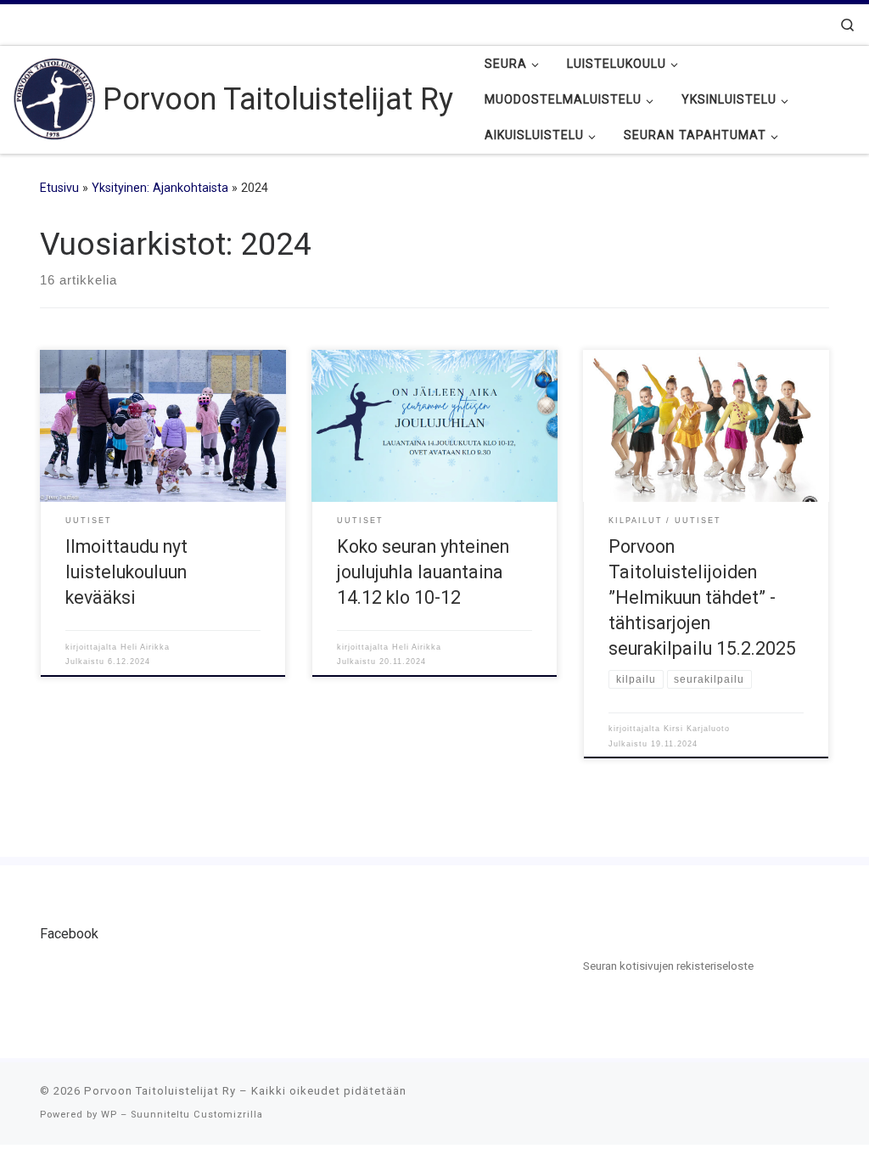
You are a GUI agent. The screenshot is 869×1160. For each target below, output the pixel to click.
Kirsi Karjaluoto (697, 728)
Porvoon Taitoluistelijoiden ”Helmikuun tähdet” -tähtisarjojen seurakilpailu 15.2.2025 (702, 597)
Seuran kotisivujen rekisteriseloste (668, 965)
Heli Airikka (145, 647)
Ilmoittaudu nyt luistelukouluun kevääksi (126, 572)
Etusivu (59, 187)
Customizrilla (228, 1114)
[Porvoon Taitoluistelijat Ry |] (55, 97)
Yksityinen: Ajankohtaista (160, 187)
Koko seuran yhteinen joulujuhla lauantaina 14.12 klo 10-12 (423, 572)
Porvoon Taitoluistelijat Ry (160, 1090)
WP (109, 1114)
